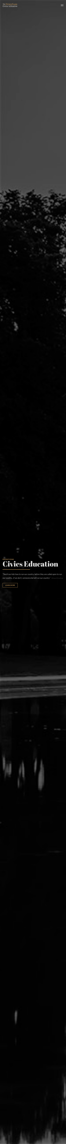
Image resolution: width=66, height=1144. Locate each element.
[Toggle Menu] (62, 5)
